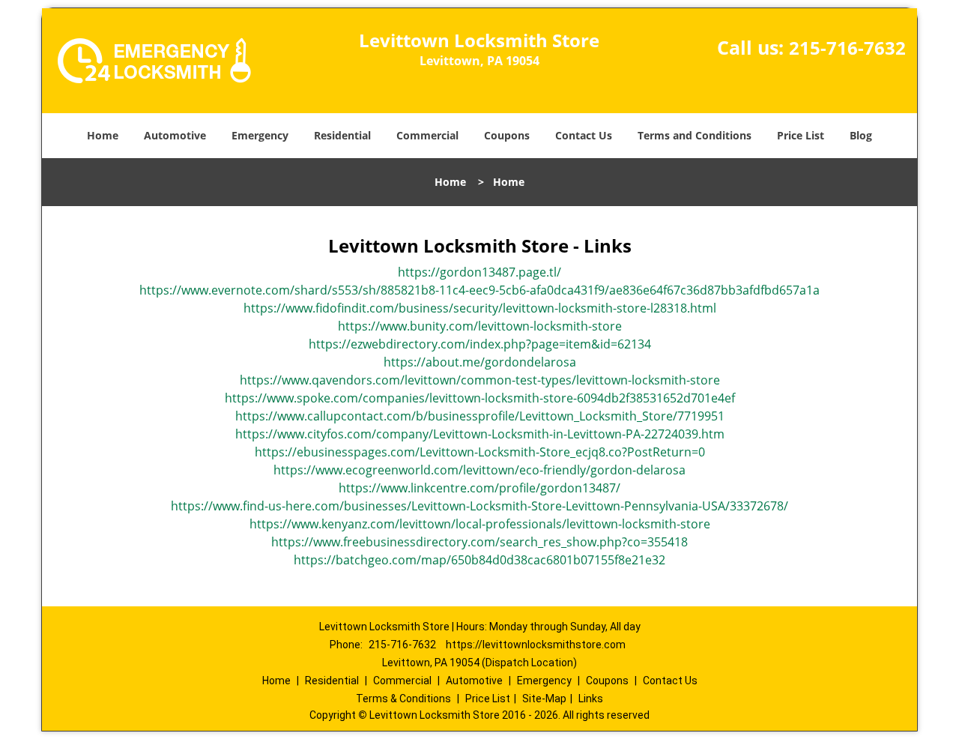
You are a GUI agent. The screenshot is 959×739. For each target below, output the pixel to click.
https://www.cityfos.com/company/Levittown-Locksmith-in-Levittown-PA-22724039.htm (479, 434)
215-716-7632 (847, 47)
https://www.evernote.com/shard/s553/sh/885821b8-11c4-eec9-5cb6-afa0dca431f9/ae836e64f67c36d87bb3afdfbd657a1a (479, 290)
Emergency (260, 135)
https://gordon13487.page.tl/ (479, 272)
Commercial (427, 135)
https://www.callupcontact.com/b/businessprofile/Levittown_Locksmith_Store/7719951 (479, 416)
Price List (800, 135)
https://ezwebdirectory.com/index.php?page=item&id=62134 (480, 344)
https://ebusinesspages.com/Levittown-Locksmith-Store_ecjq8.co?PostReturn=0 (480, 452)
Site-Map (544, 699)
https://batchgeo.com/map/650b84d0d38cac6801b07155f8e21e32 (479, 560)
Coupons (507, 135)
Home (102, 135)
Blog (861, 135)
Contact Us (583, 135)
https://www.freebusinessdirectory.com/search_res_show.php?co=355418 (479, 542)
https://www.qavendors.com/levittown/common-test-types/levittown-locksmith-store (480, 380)
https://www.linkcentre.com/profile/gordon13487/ (479, 488)
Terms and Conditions (694, 135)
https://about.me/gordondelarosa (480, 362)
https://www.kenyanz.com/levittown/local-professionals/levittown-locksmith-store (479, 524)
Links (590, 699)
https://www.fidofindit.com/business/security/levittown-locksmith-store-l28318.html (479, 308)
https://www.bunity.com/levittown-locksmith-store (480, 326)
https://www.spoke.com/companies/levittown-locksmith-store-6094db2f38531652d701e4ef (480, 398)
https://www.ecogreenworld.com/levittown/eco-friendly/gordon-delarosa (479, 470)
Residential (342, 135)
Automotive (175, 135)
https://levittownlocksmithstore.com (536, 645)
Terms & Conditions (403, 699)
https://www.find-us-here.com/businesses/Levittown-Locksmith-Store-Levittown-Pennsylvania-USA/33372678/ (479, 506)
